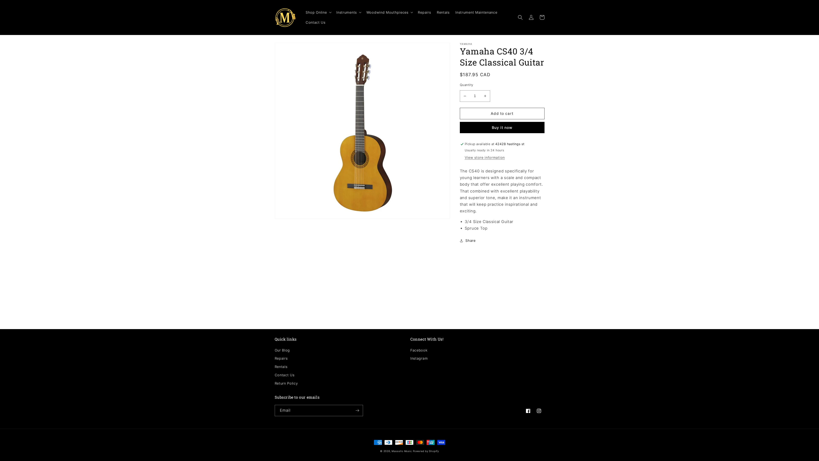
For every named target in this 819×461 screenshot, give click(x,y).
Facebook (419, 350)
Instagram (419, 358)
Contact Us (285, 375)
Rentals (281, 367)
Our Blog (282, 350)
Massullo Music (402, 451)
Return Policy (286, 383)
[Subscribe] (357, 410)
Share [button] (470, 240)
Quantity (466, 85)
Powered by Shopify (426, 451)
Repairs (281, 358)
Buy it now (502, 127)
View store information (485, 157)
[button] (318, 12)
